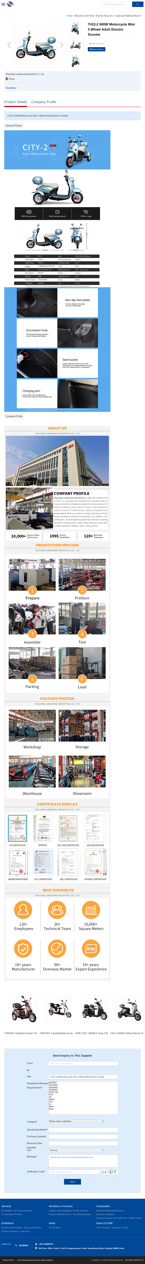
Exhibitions (7, 1223)
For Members (6, 1211)
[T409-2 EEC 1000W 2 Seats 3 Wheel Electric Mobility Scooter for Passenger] (94, 1009)
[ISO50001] (83, 1090)
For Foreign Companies (23, 1211)
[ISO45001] (83, 1087)
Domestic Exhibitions (10, 1231)
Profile (98, 1228)
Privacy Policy (8, 1260)
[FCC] (83, 1101)
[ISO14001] (83, 1085)
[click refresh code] (109, 1172)
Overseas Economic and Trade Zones (111, 1218)
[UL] (83, 1104)
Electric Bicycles (104, 16)
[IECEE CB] (83, 1092)
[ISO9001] (83, 1083)
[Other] (83, 1106)
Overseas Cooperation (105, 1214)
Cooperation (103, 1206)
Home (70, 16)
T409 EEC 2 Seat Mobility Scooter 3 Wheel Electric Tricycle (69, 1033)
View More (11, 88)
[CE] (83, 1097)
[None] (83, 1109)
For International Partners (11, 1214)
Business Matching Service (60, 1214)
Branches (107, 1228)
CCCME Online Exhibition (12, 1228)
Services (6, 1206)
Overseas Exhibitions (32, 1228)
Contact (125, 1228)
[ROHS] (83, 1099)
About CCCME (104, 1223)
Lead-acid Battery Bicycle (128, 16)
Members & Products (61, 1206)
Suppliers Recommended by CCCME (64, 1211)
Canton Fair (25, 1231)
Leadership (116, 1228)
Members (84, 1211)
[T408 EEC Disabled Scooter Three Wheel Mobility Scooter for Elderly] (23, 1009)
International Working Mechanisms (110, 1211)
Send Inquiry (97, 49)
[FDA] (83, 1094)
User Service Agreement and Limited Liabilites (35, 1260)
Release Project (135, 1218)
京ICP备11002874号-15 (134, 1260)
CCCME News (55, 1228)
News (52, 1223)
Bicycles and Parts (84, 16)
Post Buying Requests (82, 1214)
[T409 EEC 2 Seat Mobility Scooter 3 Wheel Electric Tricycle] (59, 1009)
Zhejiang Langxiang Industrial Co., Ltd (25, 74)
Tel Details (23, 1245)
